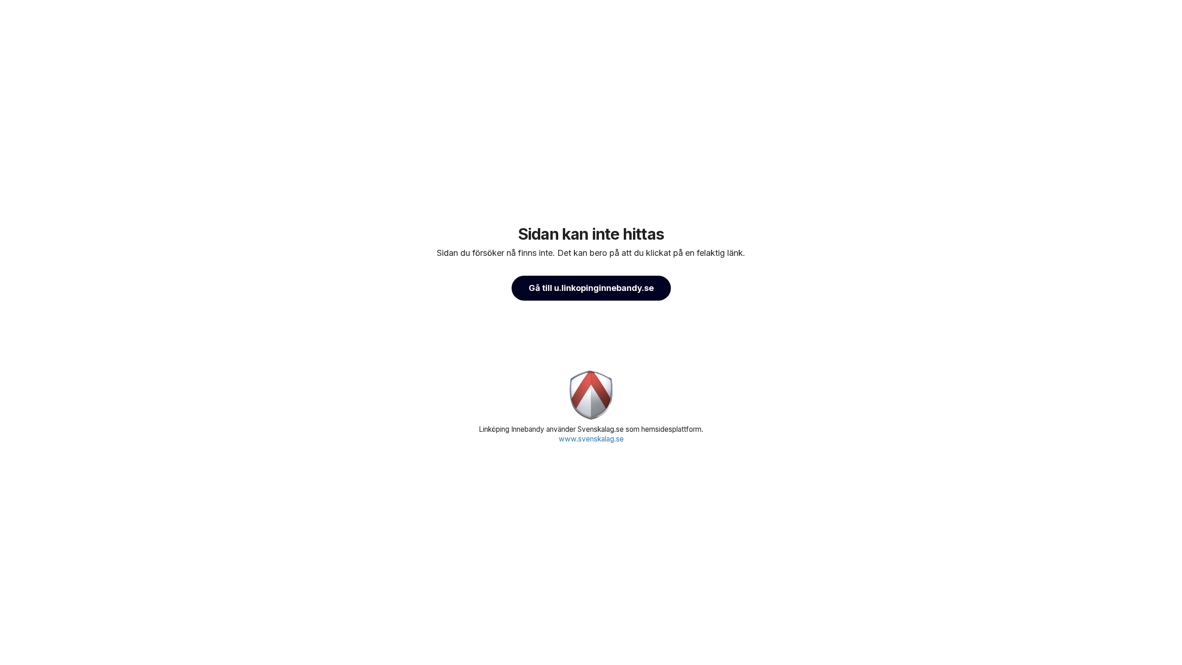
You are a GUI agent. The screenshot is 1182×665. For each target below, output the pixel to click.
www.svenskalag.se (591, 439)
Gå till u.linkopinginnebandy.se (591, 288)
